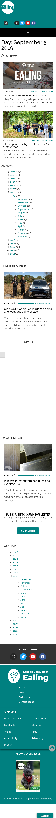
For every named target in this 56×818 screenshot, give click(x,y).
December (23, 199)
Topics (7, 731)
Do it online (24, 697)
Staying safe (46, 303)
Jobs (21, 692)
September (23, 209)
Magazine (37, 725)
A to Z (22, 688)
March (21, 230)
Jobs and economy (39, 92)
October (22, 206)
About (35, 731)
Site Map (10, 712)
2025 (12, 175)
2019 (12, 195)
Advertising (37, 738)
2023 (12, 182)
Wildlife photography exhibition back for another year (26, 145)
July (20, 216)
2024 (12, 178)
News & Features (12, 718)
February (22, 233)
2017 (12, 243)
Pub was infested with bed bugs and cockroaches (27, 482)
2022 (12, 185)
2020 (12, 192)
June (20, 219)
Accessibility (10, 738)
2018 (12, 240)
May (20, 223)
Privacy (8, 745)
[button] (6, 23)
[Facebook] (33, 23)
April (20, 226)
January (22, 236)
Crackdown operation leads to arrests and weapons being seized (28, 310)
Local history (11, 725)
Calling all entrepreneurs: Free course (25, 95)
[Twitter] (22, 23)
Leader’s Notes (39, 718)
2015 (12, 250)
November (23, 202)
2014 (12, 253)
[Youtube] (27, 23)
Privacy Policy (46, 799)
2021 (12, 188)
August (21, 212)
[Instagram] (16, 23)
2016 (12, 247)
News (50, 92)
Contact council (27, 702)
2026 (12, 171)
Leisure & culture (39, 141)
